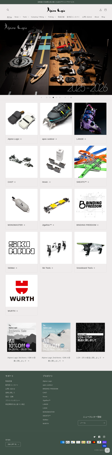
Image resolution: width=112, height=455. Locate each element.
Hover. (45, 182)
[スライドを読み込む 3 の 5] (53, 97)
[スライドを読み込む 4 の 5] (56, 97)
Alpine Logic (13, 139)
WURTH (11, 311)
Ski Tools (46, 268)
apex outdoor (48, 139)
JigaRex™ (47, 225)
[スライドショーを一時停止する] (70, 97)
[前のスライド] (41, 97)
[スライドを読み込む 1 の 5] (46, 97)
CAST (10, 182)
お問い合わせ (10, 389)
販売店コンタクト (11, 385)
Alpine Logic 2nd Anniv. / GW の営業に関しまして (56, 359)
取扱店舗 (8, 381)
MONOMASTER (15, 225)
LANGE (80, 139)
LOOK (45, 408)
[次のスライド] (65, 97)
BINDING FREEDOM (86, 225)
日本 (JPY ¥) (12, 444)
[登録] (104, 423)
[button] (7, 9)
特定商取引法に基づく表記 (15, 404)
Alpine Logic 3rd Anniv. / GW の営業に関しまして (22, 359)
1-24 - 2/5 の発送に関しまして (88, 358)
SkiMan (11, 268)
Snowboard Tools (85, 268)
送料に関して (10, 392)
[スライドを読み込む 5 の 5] (59, 97)
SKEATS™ (82, 182)
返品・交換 (9, 396)
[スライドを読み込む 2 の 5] (50, 97)
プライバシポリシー (12, 400)
